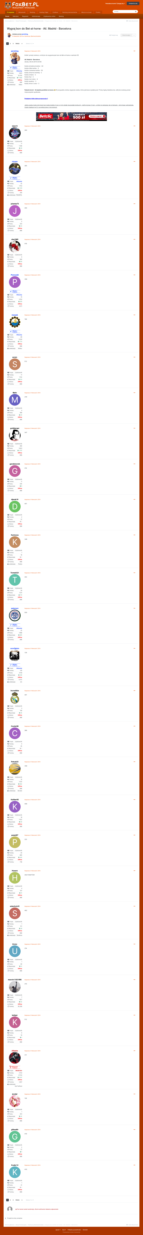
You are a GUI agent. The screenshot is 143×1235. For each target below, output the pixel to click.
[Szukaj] (136, 11)
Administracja (36, 16)
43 (21, 226)
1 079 (20, 188)
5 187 (20, 1077)
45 (21, 713)
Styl (63, 1230)
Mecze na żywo (86, 12)
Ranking (61, 16)
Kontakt (85, 1230)
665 (20, 635)
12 (21, 966)
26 (21, 148)
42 (21, 1002)
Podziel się (114, 35)
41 (21, 893)
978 (20, 301)
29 (21, 928)
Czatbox (55, 12)
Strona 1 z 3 (29, 43)
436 (20, 675)
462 (20, 784)
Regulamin (25, 16)
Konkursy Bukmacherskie (33, 36)
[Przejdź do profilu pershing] (9, 35)
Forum (7, 16)
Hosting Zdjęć (43, 12)
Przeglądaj (10, 12)
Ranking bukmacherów (69, 12)
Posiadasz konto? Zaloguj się (115, 3)
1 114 (20, 341)
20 (21, 415)
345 (20, 857)
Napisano (32, 51)
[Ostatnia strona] (22, 43)
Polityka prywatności (74, 1230)
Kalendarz (16, 16)
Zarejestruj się (133, 3)
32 (21, 1116)
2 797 (20, 450)
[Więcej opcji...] (134, 51)
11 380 (20, 77)
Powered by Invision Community (71, 1232)
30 (21, 822)
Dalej (17, 43)
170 (21, 595)
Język (57, 1230)
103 (21, 379)
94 (21, 261)
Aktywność (21, 12)
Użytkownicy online (49, 16)
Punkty (98, 12)
